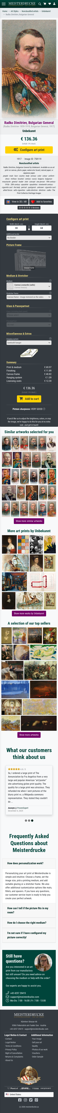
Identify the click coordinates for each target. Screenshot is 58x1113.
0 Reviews (35, 208)
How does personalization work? (25, 863)
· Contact (8, 1039)
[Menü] (4, 4)
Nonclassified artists (30, 11)
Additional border (12, 234)
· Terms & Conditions (12, 1046)
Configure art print (31, 150)
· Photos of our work (39, 1049)
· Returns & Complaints (13, 1057)
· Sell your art (36, 1042)
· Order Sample (37, 1057)
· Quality (34, 1046)
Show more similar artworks (29, 521)
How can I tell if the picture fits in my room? (27, 910)
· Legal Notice (10, 1042)
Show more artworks (29, 734)
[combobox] (29, 237)
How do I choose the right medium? (26, 922)
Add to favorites (43, 201)
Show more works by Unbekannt (29, 613)
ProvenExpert (22, 808)
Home (4, 11)
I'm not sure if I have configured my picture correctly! (26, 935)
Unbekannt (46, 11)
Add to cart (31, 399)
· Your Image (36, 1039)
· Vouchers (35, 1053)
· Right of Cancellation (13, 1053)
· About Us (8, 1060)
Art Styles (14, 11)
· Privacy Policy (10, 1049)
